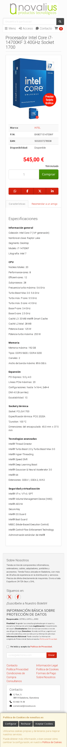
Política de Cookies (52, 742)
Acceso (27, 28)
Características (17, 203)
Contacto (45, 28)
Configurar (10, 723)
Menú (12, 28)
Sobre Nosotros (45, 677)
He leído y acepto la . (31, 646)
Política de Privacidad (48, 639)
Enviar (51, 655)
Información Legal (47, 665)
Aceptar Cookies (44, 723)
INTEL (37, 127)
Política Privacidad (17, 669)
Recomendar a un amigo (44, 203)
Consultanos (14, 681)
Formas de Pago (46, 673)
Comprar (48, 174)
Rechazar (26, 723)
